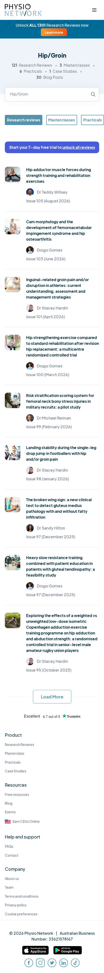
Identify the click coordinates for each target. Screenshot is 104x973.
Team (9, 887)
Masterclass (14, 753)
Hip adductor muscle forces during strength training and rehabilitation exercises (58, 175)
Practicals (92, 119)
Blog (8, 803)
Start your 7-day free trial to (52, 147)
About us (12, 879)
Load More (52, 696)
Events (10, 812)
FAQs (9, 846)
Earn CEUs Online (26, 821)
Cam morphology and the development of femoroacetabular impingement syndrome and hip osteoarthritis (59, 230)
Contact (11, 855)
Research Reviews (19, 745)
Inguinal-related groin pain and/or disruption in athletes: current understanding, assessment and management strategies (57, 288)
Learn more (54, 32)
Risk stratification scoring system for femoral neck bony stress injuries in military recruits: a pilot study (60, 401)
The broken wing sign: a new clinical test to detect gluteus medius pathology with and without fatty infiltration (59, 508)
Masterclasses (61, 119)
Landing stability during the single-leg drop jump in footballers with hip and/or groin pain (61, 453)
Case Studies (15, 771)
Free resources (17, 794)
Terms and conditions (21, 896)
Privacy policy (16, 905)
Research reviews (23, 119)
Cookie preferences (21, 914)
